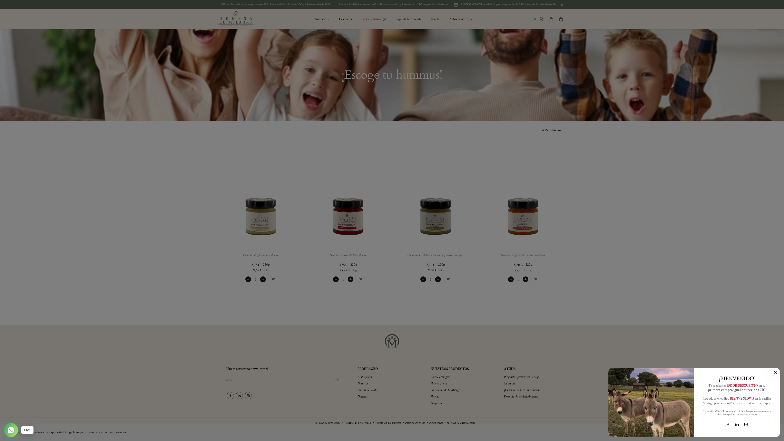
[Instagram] (746, 424)
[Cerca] (775, 372)
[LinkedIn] (737, 424)
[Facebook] (728, 424)
